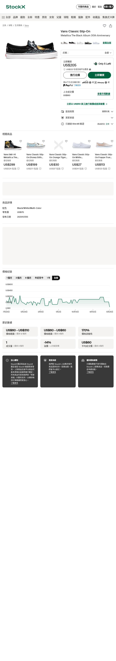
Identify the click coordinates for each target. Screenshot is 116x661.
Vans (27, 25)
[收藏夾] (105, 26)
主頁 (4, 25)
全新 (29, 17)
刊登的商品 (83, 6)
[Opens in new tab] (90, 82)
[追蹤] (21, 141)
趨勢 (22, 17)
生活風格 (18, 25)
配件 (87, 17)
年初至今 (39, 277)
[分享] (111, 26)
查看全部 (107, 42)
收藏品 (96, 17)
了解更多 (77, 85)
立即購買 (99, 75)
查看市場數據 (103, 93)
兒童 (58, 17)
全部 (8, 17)
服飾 (80, 17)
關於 (94, 7)
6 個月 (28, 277)
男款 (44, 17)
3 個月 (19, 277)
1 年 (48, 277)
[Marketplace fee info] (90, 69)
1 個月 (9, 277)
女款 (51, 17)
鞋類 (73, 17)
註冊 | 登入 (108, 6)
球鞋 (66, 17)
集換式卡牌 (108, 17)
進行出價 (75, 75)
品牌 (15, 17)
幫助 (100, 6)
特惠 (37, 17)
